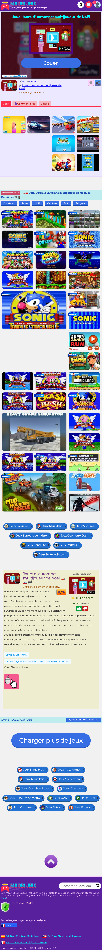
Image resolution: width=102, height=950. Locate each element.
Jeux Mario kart (52, 526)
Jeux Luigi (88, 798)
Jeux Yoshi (61, 798)
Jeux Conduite (36, 545)
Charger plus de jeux (51, 740)
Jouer (51, 63)
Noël (37, 203)
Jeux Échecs (82, 807)
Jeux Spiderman (69, 779)
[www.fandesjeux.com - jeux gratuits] (19, 887)
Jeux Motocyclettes (52, 554)
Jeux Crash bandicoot (35, 788)
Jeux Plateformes (69, 769)
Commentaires (25, 103)
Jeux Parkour (68, 545)
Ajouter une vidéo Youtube (83, 719)
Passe (25, 203)
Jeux (6, 103)
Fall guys (80, 203)
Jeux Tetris (53, 807)
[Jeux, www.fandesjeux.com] (19, 5)
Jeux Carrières (19, 526)
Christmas (9, 203)
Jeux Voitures (85, 526)
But (66, 203)
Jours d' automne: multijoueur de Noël (26, 942)
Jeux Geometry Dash (74, 535)
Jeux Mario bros (33, 769)
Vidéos (45, 103)
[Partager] (98, 83)
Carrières (52, 203)
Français (11, 925)
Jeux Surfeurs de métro (31, 535)
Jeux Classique (73, 788)
